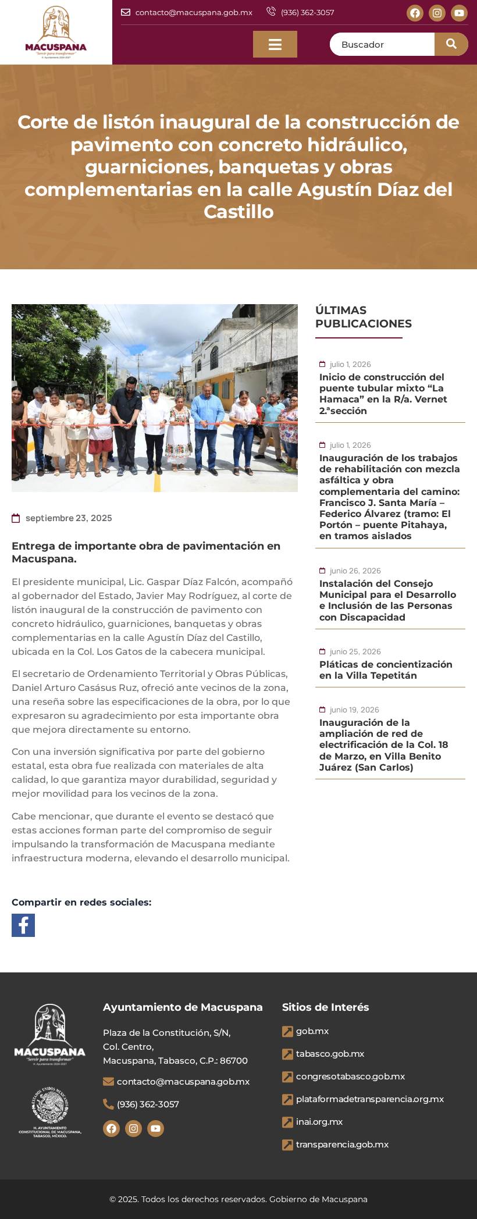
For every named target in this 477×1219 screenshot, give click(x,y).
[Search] (451, 44)
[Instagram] (437, 13)
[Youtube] (459, 13)
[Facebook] (415, 13)
